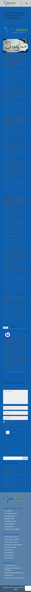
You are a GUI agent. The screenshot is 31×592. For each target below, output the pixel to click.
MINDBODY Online (10, 547)
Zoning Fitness (9, 555)
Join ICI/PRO (8, 511)
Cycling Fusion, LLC (10, 565)
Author (5, 327)
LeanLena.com (8, 558)
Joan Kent (8, 21)
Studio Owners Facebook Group (14, 578)
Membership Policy (10, 521)
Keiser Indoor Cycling (11, 542)
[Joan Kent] (7, 337)
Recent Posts (12, 327)
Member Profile (9, 518)
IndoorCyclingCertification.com (14, 572)
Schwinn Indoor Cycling (11, 539)
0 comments (14, 23)
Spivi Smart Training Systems (13, 544)
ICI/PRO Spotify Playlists (12, 529)
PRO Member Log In (10, 513)
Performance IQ (9, 552)
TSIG (15, 589)
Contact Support (9, 524)
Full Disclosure (9, 526)
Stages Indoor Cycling (11, 537)
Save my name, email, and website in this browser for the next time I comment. (15, 424)
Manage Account (9, 516)
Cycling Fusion (8, 550)
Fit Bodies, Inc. (8, 575)
